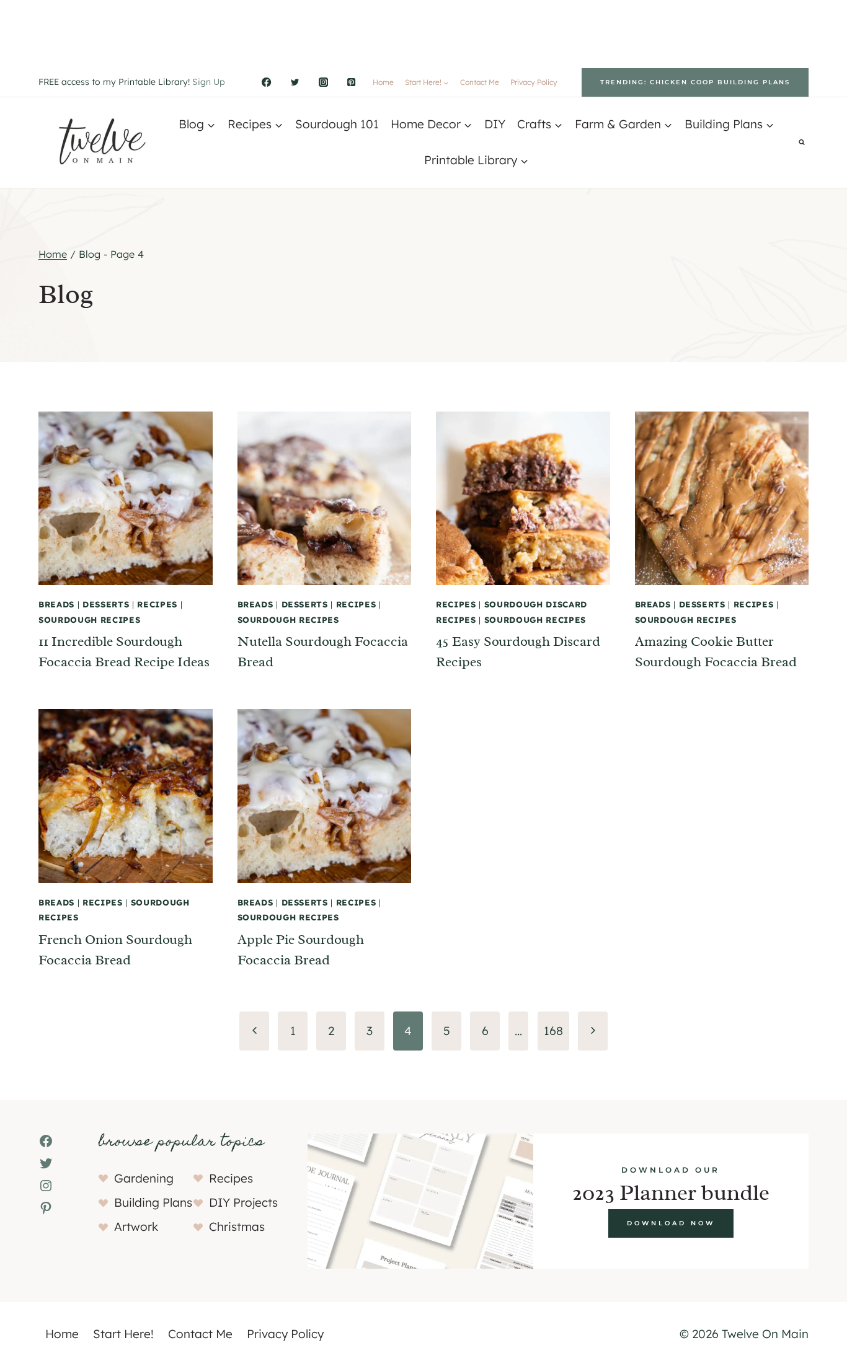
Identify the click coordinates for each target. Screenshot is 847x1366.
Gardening (144, 1178)
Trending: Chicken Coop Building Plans (695, 82)
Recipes (157, 604)
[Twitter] (294, 82)
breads (56, 604)
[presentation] (125, 499)
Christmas (237, 1226)
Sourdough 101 (337, 124)
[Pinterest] (351, 82)
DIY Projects (243, 1202)
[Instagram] (323, 82)
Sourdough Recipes (89, 620)
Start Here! (123, 1333)
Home (383, 82)
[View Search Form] (802, 142)
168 (553, 1030)
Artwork (136, 1226)
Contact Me (479, 82)
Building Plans (153, 1202)
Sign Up (208, 81)
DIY (494, 124)
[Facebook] (266, 82)
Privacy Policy (533, 82)
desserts (105, 604)
